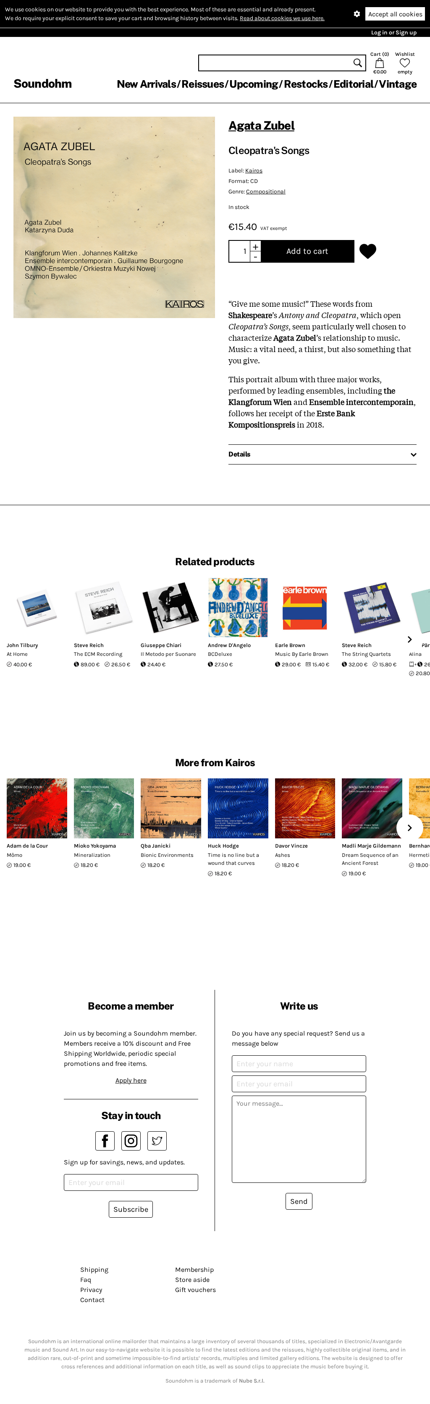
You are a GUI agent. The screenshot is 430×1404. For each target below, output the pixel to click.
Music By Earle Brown (301, 654)
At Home (17, 654)
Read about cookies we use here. (282, 18)
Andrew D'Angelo (229, 645)
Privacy (91, 1290)
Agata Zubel (261, 125)
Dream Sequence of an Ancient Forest (370, 859)
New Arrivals (146, 84)
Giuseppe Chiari (161, 645)
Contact (92, 1300)
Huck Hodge (223, 846)
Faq (85, 1280)
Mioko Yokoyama (95, 846)
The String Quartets (366, 654)
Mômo (14, 855)
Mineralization (92, 855)
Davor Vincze (291, 846)
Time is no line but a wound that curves (233, 859)
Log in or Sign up (394, 32)
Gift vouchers (195, 1290)
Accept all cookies (395, 14)
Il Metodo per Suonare (168, 654)
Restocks (306, 84)
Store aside (192, 1280)
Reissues (202, 84)
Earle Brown (290, 645)
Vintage (398, 84)
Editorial (353, 84)
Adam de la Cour (27, 846)
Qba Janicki (155, 846)
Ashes (282, 855)
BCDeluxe (220, 654)
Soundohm (42, 83)
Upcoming (253, 84)
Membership (194, 1270)
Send (299, 1201)
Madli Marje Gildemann (371, 846)
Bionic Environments (167, 855)
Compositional (266, 191)
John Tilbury (22, 645)
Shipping (94, 1270)
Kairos (253, 170)
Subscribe (130, 1209)
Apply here (131, 1080)
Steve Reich (89, 645)
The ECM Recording (98, 654)
